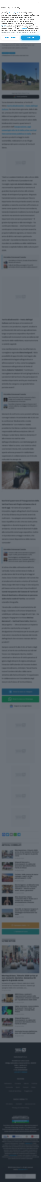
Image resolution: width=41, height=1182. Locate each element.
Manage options (10, 37)
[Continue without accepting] (39, 2)
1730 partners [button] (14, 12)
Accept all (30, 37)
